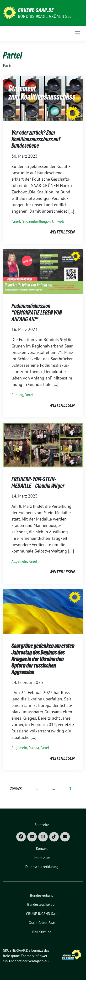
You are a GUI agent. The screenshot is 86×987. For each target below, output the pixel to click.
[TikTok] (54, 836)
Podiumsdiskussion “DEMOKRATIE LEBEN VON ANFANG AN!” (36, 312)
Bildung (17, 395)
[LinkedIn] (32, 836)
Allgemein (19, 561)
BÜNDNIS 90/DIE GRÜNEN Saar (45, 16)
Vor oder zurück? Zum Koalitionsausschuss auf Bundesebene (35, 139)
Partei (15, 221)
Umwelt (58, 221)
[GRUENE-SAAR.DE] (9, 12)
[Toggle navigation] (77, 33)
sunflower (39, 956)
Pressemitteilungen (36, 221)
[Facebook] (21, 836)
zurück (16, 788)
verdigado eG (38, 961)
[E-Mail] (65, 836)
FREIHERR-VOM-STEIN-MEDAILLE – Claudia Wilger (37, 482)
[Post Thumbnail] (43, 98)
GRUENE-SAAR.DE (36, 10)
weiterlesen (62, 232)
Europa (33, 747)
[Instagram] (43, 836)
